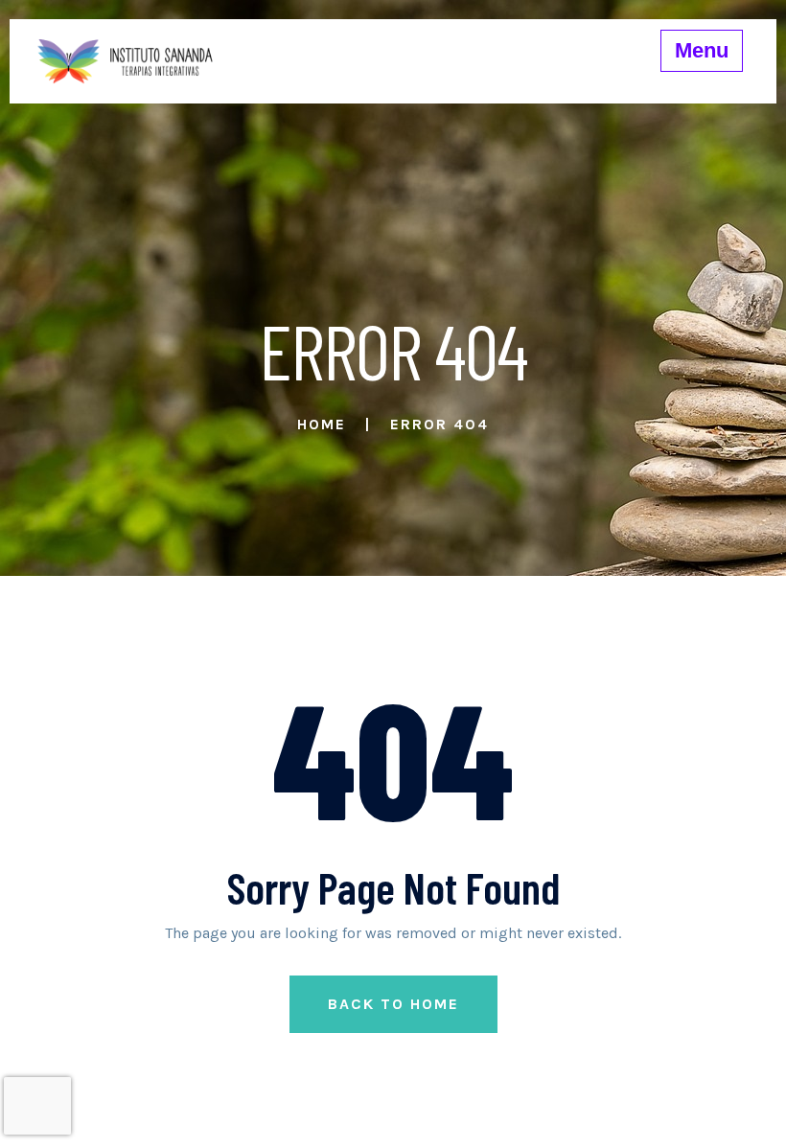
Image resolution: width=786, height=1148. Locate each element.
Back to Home (393, 1004)
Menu (701, 50)
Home (321, 424)
